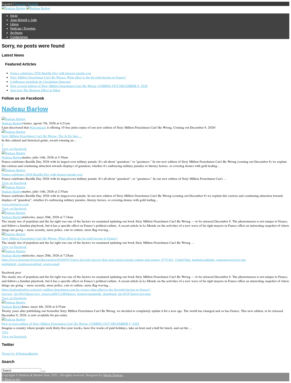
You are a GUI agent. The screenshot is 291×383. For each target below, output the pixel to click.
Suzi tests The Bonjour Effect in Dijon (35, 90)
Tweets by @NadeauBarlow (20, 353)
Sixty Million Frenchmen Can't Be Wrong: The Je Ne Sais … (42, 136)
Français (20, 4)
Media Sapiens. (113, 375)
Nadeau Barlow (25, 108)
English (33, 4)
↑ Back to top (11, 379)
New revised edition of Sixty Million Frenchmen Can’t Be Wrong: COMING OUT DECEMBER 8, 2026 (79, 86)
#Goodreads (38, 127)
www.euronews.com (15, 204)
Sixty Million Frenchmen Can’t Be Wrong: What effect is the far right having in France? (68, 77)
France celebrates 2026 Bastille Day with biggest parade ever (50, 73)
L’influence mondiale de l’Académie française (40, 81)
